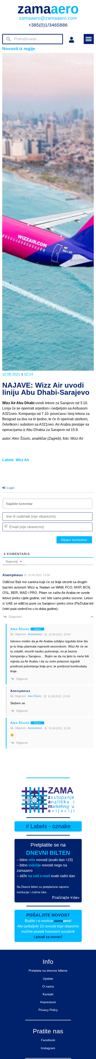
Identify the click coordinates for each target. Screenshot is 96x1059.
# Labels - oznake (48, 826)
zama (48, 8)
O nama (48, 986)
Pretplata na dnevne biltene (48, 970)
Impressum (48, 1002)
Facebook (48, 1040)
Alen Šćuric (35, 696)
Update (48, 978)
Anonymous (35, 634)
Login (10, 488)
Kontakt (48, 994)
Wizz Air (22, 460)
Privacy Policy (48, 1010)
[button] (89, 39)
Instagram (48, 1048)
